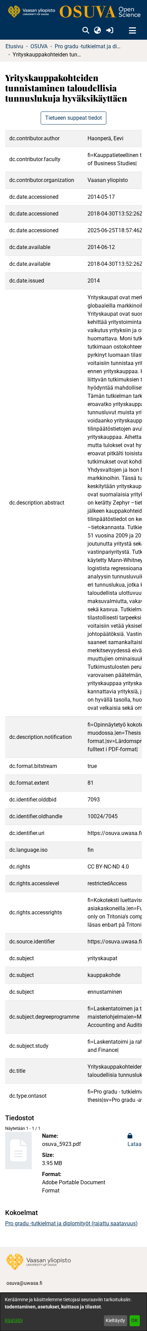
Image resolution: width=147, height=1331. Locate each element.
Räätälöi (14, 1320)
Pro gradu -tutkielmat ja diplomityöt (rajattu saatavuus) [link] (89, 46)
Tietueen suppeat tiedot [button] (73, 118)
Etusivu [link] (14, 46)
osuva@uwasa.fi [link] (24, 1283)
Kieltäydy (115, 1320)
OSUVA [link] (39, 46)
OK (134, 1320)
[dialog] (73, 1312)
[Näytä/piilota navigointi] (132, 30)
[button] (85, 31)
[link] (73, 12)
